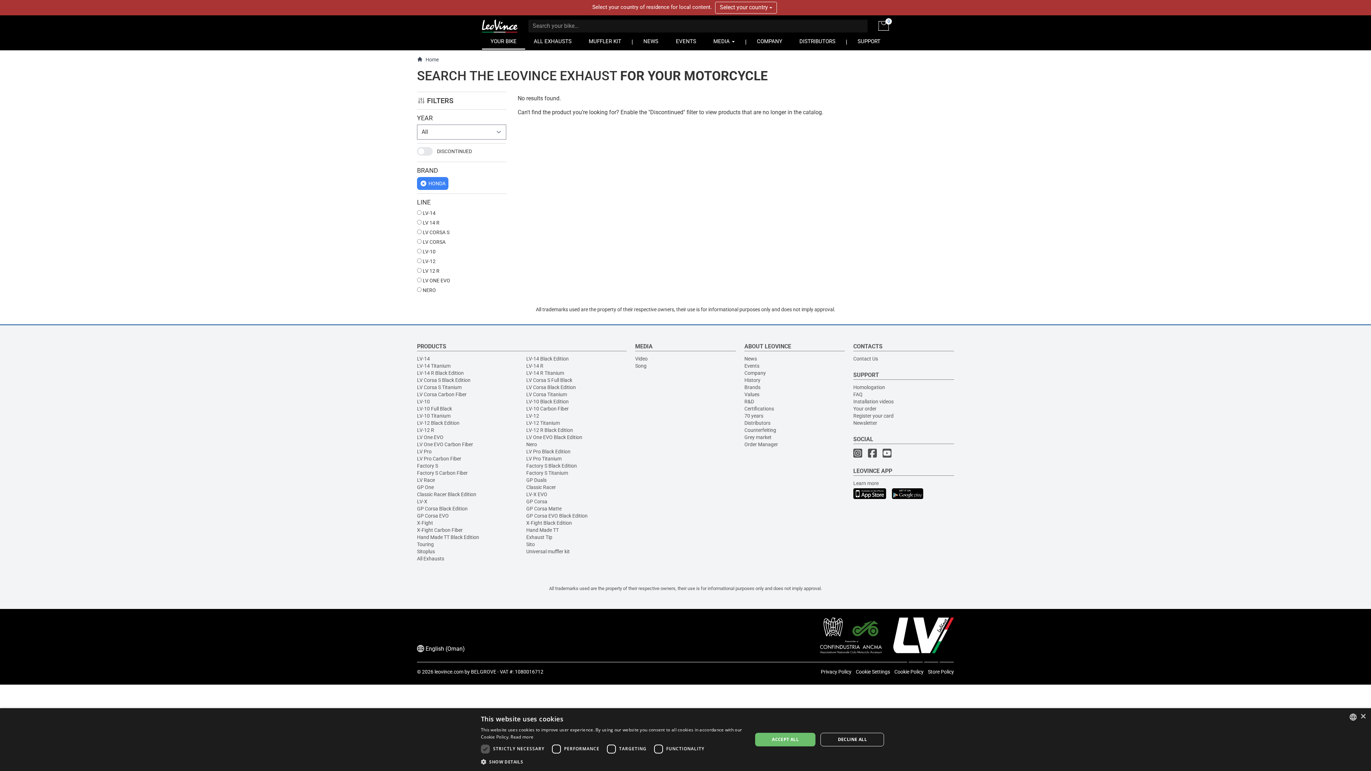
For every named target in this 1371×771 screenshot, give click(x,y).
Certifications (759, 409)
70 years (753, 416)
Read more (522, 737)
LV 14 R (431, 223)
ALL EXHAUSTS (553, 42)
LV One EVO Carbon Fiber (445, 444)
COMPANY (769, 42)
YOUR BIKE (504, 42)
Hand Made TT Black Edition (448, 537)
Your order (865, 409)
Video (641, 359)
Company (755, 373)
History (752, 380)
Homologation (869, 387)
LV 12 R (431, 271)
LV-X (422, 501)
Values (751, 394)
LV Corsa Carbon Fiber (442, 394)
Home (432, 59)
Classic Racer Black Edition (446, 494)
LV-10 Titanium (434, 416)
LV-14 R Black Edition (440, 373)
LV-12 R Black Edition (549, 430)
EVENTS (686, 42)
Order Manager (761, 444)
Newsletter (865, 423)
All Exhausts (430, 558)
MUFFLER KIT (605, 42)
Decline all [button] (852, 739)
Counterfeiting (760, 430)
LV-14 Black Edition (547, 359)
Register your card (873, 416)
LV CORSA (434, 242)
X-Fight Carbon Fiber (440, 530)
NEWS (650, 42)
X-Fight (425, 523)
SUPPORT (869, 42)
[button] (612, 761)
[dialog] (685, 739)
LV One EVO (430, 437)
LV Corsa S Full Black (549, 380)
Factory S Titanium (547, 473)
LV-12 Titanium (543, 423)
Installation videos (873, 401)
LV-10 (429, 252)
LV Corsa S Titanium (439, 387)
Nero (531, 444)
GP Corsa (536, 501)
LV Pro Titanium (544, 459)
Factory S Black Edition (551, 466)
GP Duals (536, 480)
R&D (749, 401)
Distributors (757, 423)
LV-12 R (425, 430)
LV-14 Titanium (434, 366)
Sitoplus (426, 551)
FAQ (858, 394)
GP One (425, 487)
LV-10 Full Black (434, 409)
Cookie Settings (873, 672)
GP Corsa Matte (544, 509)
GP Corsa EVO (433, 516)
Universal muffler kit (548, 551)
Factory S (427, 466)
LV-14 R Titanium (545, 373)
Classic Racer (541, 487)
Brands (752, 387)
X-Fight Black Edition (549, 523)
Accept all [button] (785, 739)
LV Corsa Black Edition (551, 387)
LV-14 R (534, 366)
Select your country (744, 7)
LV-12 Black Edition (438, 423)
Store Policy (941, 672)
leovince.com (449, 672)
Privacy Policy (836, 672)
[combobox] (1353, 717)
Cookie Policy (909, 672)
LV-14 (429, 213)
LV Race (426, 480)
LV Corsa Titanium (546, 394)
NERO (429, 290)
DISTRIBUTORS (817, 42)
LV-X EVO (536, 494)
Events (751, 366)
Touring (425, 544)
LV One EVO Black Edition (554, 437)
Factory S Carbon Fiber (442, 473)
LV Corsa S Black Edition (444, 380)
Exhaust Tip (539, 537)
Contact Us (865, 359)
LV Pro (424, 451)
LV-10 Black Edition (547, 401)
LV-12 (429, 261)
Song (641, 366)
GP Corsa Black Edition (442, 509)
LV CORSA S (436, 232)
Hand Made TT (542, 530)
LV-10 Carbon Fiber (547, 409)
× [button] (1363, 716)
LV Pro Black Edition (548, 451)
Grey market (758, 437)
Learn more (866, 483)
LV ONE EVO (436, 280)
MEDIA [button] (722, 42)
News (750, 359)
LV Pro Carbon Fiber (439, 459)
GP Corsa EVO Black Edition (557, 516)
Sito (530, 544)
